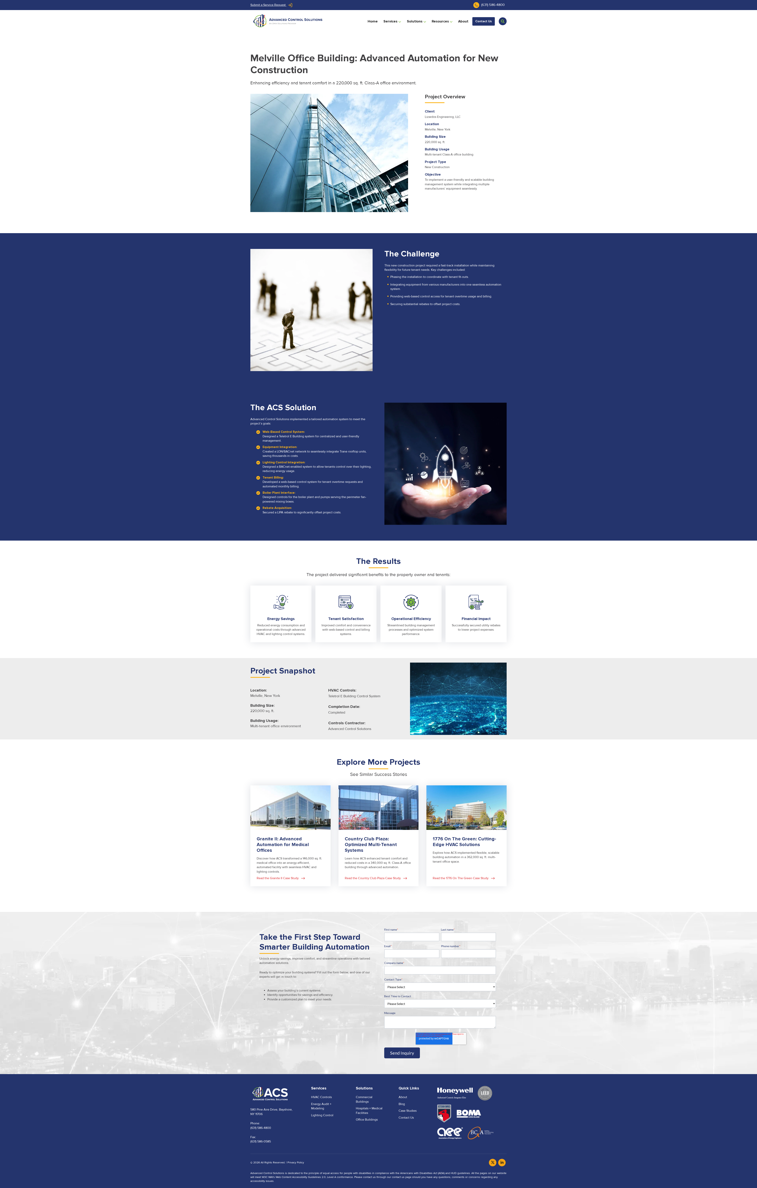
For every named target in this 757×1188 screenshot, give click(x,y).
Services (390, 21)
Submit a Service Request (268, 5)
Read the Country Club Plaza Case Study (366, 788)
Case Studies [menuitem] (408, 1111)
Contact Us (483, 21)
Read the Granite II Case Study (271, 788)
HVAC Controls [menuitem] (321, 1097)
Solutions (415, 21)
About (463, 21)
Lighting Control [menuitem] (322, 1115)
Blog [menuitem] (402, 1104)
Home (373, 21)
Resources (441, 21)
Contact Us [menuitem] (406, 1118)
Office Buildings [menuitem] (367, 1120)
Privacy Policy (295, 1162)
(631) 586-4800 (493, 5)
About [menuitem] (403, 1097)
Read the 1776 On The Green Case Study (454, 788)
